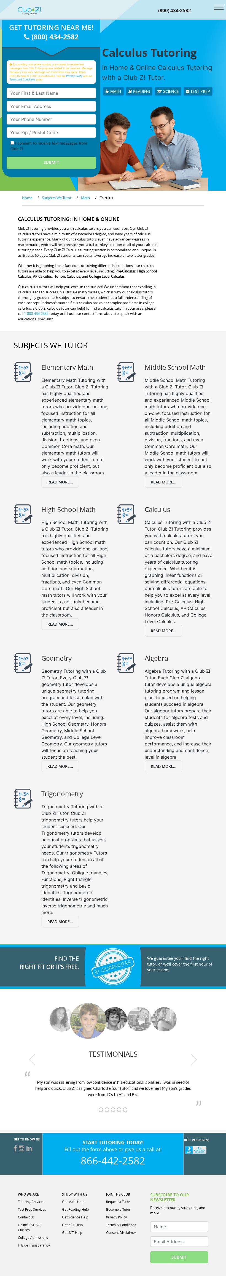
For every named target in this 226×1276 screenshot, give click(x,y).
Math (115, 91)
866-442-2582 (113, 1160)
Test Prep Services (32, 1209)
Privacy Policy (74, 75)
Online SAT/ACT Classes (30, 1227)
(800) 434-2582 (174, 10)
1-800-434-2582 (36, 313)
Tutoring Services (31, 1201)
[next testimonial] (194, 1059)
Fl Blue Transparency (34, 1245)
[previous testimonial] (32, 1059)
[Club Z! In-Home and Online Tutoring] (29, 10)
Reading (141, 91)
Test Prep (199, 91)
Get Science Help (75, 1217)
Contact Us (26, 1217)
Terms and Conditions (22, 79)
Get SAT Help (72, 1232)
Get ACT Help (72, 1225)
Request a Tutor (118, 1201)
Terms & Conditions (121, 1225)
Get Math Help (73, 1201)
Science (170, 91)
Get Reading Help (75, 1209)
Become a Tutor (118, 1209)
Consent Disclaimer (121, 1232)
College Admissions (33, 1237)
